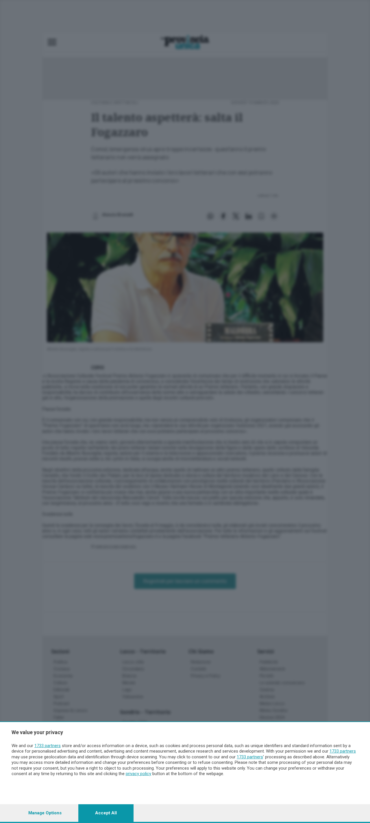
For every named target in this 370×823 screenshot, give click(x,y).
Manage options (45, 812)
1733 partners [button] (47, 745)
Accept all (106, 812)
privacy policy (138, 773)
